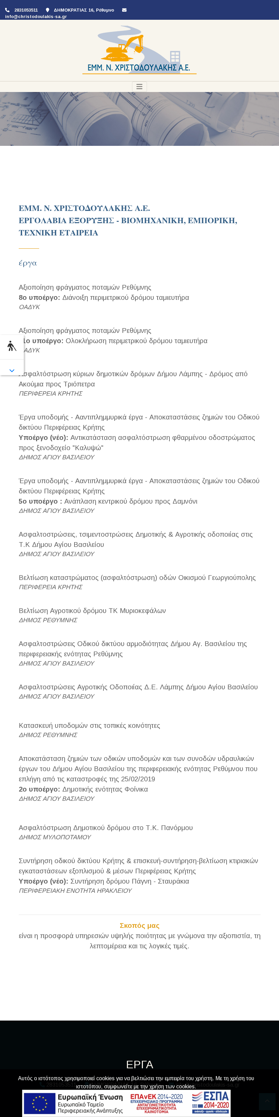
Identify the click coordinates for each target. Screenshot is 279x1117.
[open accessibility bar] (12, 346)
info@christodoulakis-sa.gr (36, 16)
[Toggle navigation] (139, 86)
